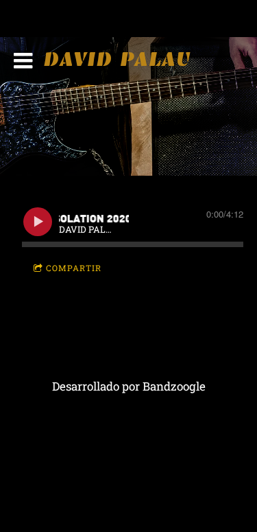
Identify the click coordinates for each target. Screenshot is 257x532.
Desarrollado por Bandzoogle (129, 386)
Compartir (73, 267)
